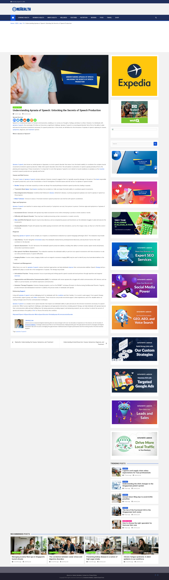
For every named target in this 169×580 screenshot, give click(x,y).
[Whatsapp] (35, 120)
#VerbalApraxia (52, 314)
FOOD (101, 17)
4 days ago (127, 514)
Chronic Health (23, 17)
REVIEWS (93, 17)
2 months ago (17, 561)
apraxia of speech (18, 125)
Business (125, 468)
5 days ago (127, 527)
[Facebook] (14, 120)
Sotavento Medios (30, 324)
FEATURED (74, 17)
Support (22, 291)
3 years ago (17, 114)
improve (71, 267)
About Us (69, 575)
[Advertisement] (84, 37)
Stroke (17, 185)
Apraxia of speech (18, 164)
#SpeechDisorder (29, 314)
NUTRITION (83, 17)
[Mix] (31, 120)
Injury (27, 189)
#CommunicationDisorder (65, 314)
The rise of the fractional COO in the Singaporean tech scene (136, 511)
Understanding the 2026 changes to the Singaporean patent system (137, 485)
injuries (35, 189)
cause (21, 179)
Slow (16, 220)
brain (97, 179)
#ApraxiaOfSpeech (18, 314)
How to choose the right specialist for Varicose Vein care (137, 524)
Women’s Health (38, 17)
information (38, 240)
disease (51, 193)
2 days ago (127, 488)
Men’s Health (52, 17)
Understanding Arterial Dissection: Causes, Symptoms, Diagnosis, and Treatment (84, 343)
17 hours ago (127, 475)
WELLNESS (63, 17)
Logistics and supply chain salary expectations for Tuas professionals (136, 472)
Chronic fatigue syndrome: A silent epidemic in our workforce (137, 558)
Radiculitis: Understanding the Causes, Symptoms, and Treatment (34, 342)
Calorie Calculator (77, 575)
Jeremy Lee (27, 114)
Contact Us (86, 575)
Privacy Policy (93, 575)
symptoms (16, 129)
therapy (98, 267)
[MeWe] (28, 120)
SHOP (117, 17)
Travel (109, 17)
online (35, 297)
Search (155, 144)
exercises (17, 276)
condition (60, 295)
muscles (101, 169)
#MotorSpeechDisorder (41, 314)
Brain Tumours (19, 199)
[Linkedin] (21, 120)
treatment (31, 129)
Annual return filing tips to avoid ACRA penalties (137, 498)
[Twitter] (17, 120)
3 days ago (127, 501)
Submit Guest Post (99, 577)
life (34, 310)
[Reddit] (24, 120)
